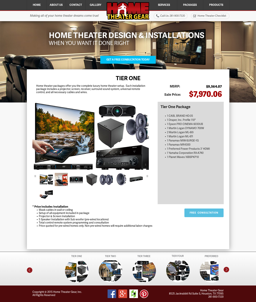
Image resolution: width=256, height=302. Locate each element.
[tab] (46, 179)
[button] (35, 176)
